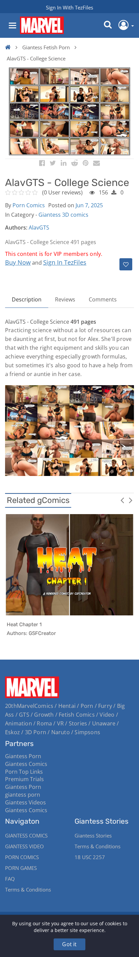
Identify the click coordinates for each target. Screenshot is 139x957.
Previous (122, 500)
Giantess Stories (93, 835)
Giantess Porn (23, 756)
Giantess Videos (25, 802)
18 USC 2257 (90, 857)
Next (130, 500)
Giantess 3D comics (63, 214)
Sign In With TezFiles (69, 7)
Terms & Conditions (28, 889)
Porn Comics (28, 205)
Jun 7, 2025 (89, 205)
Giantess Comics (26, 764)
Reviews (65, 299)
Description (26, 299)
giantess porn (22, 794)
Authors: (16, 227)
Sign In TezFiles (64, 262)
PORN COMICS (22, 857)
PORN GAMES (21, 868)
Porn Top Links (24, 771)
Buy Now (18, 262)
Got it (69, 944)
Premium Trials (24, 779)
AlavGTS (39, 227)
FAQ (10, 878)
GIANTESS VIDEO (24, 846)
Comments (103, 299)
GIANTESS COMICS (26, 835)
